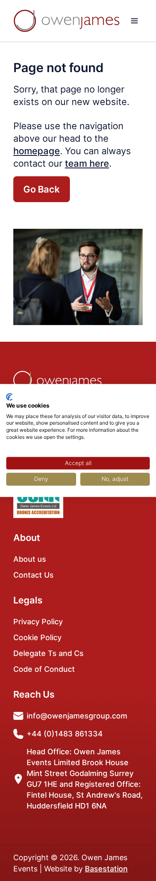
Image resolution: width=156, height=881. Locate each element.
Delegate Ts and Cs (48, 653)
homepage (36, 150)
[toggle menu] (134, 21)
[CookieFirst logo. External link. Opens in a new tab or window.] (9, 396)
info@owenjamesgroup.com (77, 715)
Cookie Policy (37, 637)
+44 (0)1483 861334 (65, 733)
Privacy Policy (38, 621)
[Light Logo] (66, 20)
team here (87, 163)
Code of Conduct (44, 669)
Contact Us (33, 575)
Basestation (106, 868)
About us (29, 559)
